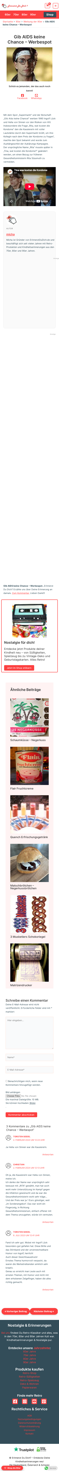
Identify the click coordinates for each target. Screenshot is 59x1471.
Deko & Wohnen (29, 1383)
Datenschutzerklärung (29, 1422)
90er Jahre (29, 1362)
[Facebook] (15, 1401)
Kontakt (29, 1433)
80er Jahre (29, 1358)
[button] (50, 14)
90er (18, 21)
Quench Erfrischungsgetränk (29, 837)
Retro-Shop (29, 1373)
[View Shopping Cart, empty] (47, 5)
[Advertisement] (29, 291)
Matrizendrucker (21, 985)
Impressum (29, 1430)
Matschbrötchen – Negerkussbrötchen (23, 887)
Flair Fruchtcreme (21, 788)
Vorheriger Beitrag (16, 1311)
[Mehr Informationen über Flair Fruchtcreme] (29, 765)
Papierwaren (29, 1387)
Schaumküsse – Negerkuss (28, 740)
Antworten (47, 1154)
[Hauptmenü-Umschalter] (55, 5)
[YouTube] (34, 1401)
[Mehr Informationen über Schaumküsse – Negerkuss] (29, 717)
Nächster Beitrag (44, 1311)
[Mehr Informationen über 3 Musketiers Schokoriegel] (29, 913)
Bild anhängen (13, 1092)
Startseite (8, 21)
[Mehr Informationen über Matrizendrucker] (29, 962)
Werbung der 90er (32, 21)
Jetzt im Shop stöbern (19, 668)
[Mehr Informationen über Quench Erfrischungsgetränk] (29, 814)
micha (10, 234)
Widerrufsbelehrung (29, 1426)
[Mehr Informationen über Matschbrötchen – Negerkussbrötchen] (29, 862)
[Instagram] (24, 1401)
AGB (29, 1415)
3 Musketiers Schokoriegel (27, 936)
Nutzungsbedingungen (29, 1419)
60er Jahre (29, 1351)
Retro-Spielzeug (29, 1380)
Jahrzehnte (41, 1348)
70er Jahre (29, 1355)
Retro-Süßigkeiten (29, 1376)
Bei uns (5, 1332)
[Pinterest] (44, 1401)
